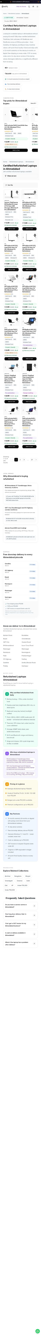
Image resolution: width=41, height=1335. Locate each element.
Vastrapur (25, 666)
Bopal (5, 638)
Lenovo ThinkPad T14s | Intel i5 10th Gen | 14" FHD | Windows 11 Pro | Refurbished (28, 379)
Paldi (4, 656)
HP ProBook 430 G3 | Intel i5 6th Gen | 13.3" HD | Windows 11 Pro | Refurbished (29, 205)
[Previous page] (12, 459)
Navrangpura (26, 652)
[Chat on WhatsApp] (37, 1331)
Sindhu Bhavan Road (29, 662)
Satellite (6, 662)
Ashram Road (7, 635)
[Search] (29, 7)
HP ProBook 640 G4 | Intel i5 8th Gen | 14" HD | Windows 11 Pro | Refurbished (29, 289)
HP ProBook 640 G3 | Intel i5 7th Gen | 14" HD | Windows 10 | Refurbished (29, 248)
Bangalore (18, 876)
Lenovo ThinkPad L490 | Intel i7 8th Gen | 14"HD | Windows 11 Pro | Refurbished (10, 379)
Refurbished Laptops (14, 13)
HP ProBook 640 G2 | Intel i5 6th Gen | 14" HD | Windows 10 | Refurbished (11, 248)
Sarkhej (24, 659)
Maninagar (6, 649)
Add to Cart (16, 150)
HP (12, 885)
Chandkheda (26, 638)
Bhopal (28, 876)
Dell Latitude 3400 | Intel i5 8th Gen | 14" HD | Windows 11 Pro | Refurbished (16, 127)
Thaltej (5, 666)
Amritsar (7, 876)
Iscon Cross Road (27, 645)
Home (5, 13)
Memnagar (25, 649)
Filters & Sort (11, 176)
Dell (6, 885)
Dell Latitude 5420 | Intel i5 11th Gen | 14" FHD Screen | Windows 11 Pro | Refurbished (11, 422)
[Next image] (27, 114)
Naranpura (6, 652)
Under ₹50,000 (10, 890)
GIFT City (6, 642)
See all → (33, 103)
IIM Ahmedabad (8, 645)
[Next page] (36, 459)
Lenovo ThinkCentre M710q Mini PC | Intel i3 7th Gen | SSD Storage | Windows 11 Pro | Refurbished (11, 206)
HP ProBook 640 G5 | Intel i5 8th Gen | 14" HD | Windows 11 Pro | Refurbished (11, 289)
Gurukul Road (26, 642)
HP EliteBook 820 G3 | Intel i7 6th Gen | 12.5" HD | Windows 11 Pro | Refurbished (29, 332)
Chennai (19, 881)
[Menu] (37, 7)
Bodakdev (25, 635)
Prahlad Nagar (26, 656)
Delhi (28, 881)
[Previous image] (5, 114)
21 (32, 460)
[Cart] (33, 7)
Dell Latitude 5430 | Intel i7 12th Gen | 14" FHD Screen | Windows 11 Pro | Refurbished (29, 422)
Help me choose (21, 6)
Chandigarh (9, 881)
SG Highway (7, 659)
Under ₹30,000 (22, 885)
